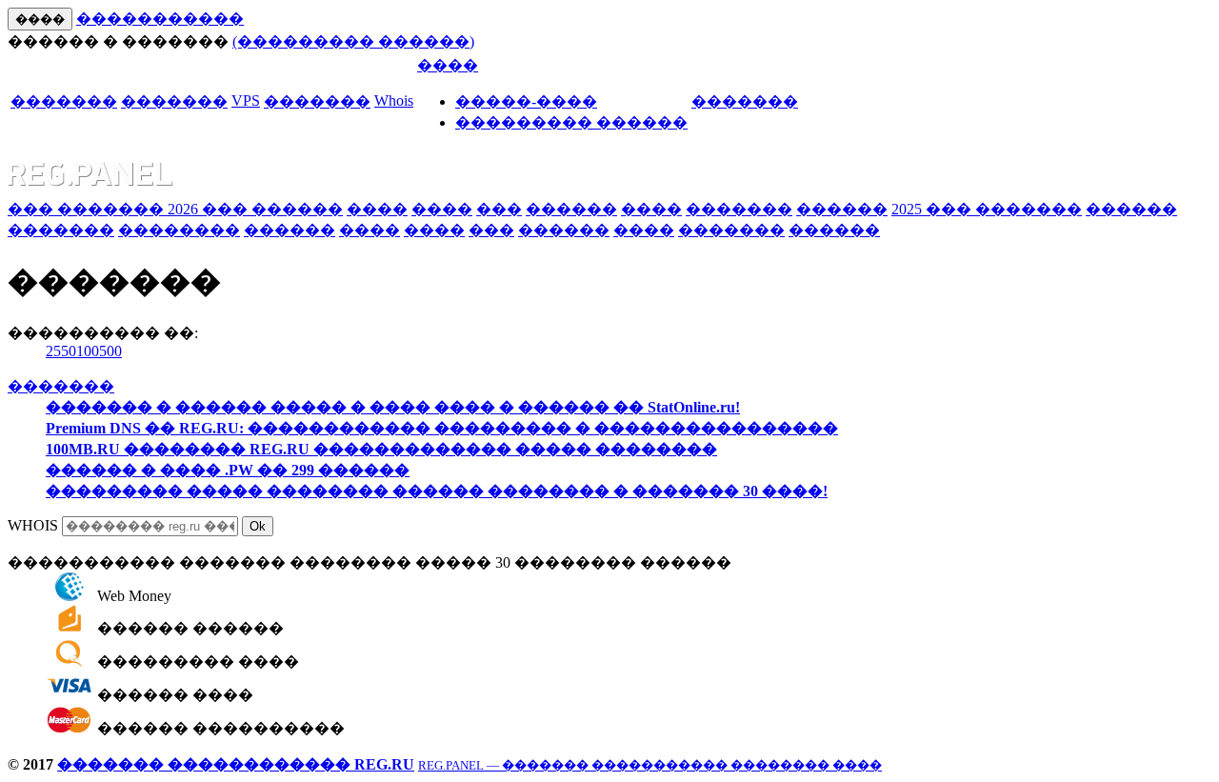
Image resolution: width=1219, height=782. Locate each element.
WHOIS (33, 525)
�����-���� (526, 101)
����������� (160, 18)
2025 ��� (933, 209)
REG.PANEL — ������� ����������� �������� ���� (650, 765)
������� (63, 101)
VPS (245, 100)
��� (499, 209)
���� (447, 65)
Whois (393, 100)
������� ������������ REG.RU (235, 764)
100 (87, 351)
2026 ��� (209, 209)
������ (297, 209)
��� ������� (88, 209)
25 (53, 351)
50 (68, 351)
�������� (179, 230)
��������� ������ (571, 122)
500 (110, 351)
